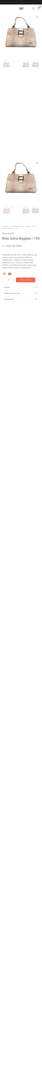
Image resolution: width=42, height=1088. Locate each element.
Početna (5, 226)
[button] (21, 287)
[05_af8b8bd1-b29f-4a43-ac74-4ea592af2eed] (21, 33)
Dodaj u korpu (25, 280)
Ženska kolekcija (17, 226)
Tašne (28, 226)
